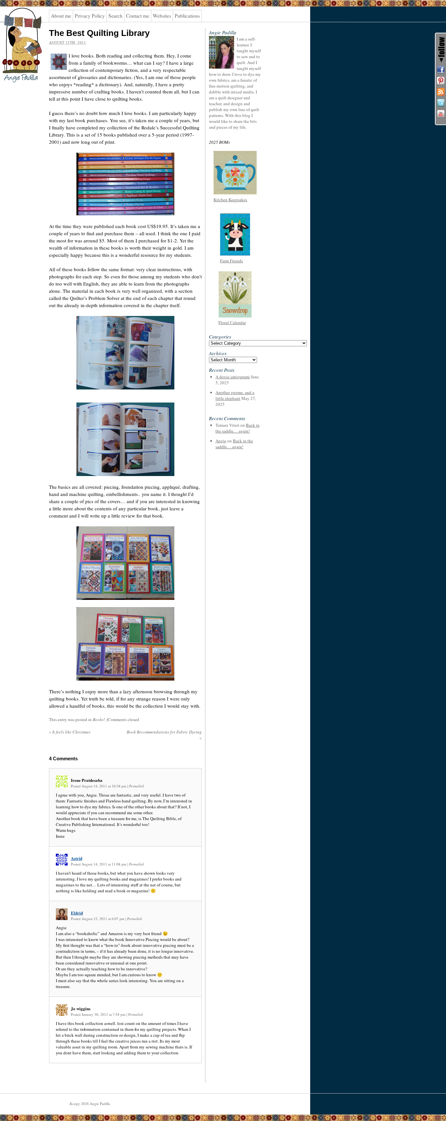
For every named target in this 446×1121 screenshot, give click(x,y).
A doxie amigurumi (232, 377)
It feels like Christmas (69, 732)
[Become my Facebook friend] (441, 70)
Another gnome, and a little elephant (234, 395)
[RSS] (441, 92)
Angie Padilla (18, 20)
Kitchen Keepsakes (230, 200)
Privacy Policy (90, 15)
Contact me (137, 15)
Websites (162, 15)
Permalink (136, 785)
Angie (220, 441)
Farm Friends (231, 261)
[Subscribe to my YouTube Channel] (441, 114)
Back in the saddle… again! (237, 428)
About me (61, 15)
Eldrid (77, 913)
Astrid (76, 858)
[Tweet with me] (441, 103)
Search (115, 15)
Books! (99, 719)
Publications (187, 15)
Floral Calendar (232, 322)
